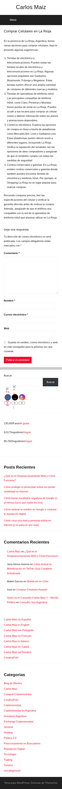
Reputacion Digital (14, 749)
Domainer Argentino (15, 716)
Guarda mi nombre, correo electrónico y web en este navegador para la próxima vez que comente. (31, 347)
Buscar (8, 375)
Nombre (9, 300)
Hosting (8, 732)
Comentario (12, 253)
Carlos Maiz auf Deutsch (17, 652)
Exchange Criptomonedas (18, 721)
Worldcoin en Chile (37, 581)
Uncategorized (12, 770)
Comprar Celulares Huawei (31, 589)
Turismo (8, 765)
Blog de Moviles (13, 683)
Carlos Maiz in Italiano (16, 641)
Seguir (27, 432)
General (8, 727)
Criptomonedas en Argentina (20, 710)
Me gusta (24, 423)
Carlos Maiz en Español (17, 619)
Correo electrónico (16, 314)
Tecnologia (10, 754)
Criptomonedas (12, 705)
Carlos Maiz (31, 7)
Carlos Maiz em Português (19, 630)
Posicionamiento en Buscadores (22, 743)
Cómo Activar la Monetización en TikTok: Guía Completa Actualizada (29, 569)
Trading (8, 760)
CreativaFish (11, 657)
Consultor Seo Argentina (33, 602)
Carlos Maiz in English (16, 625)
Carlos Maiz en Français (17, 636)
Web (6, 328)
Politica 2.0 (10, 738)
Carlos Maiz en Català (16, 646)
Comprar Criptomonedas (18, 694)
